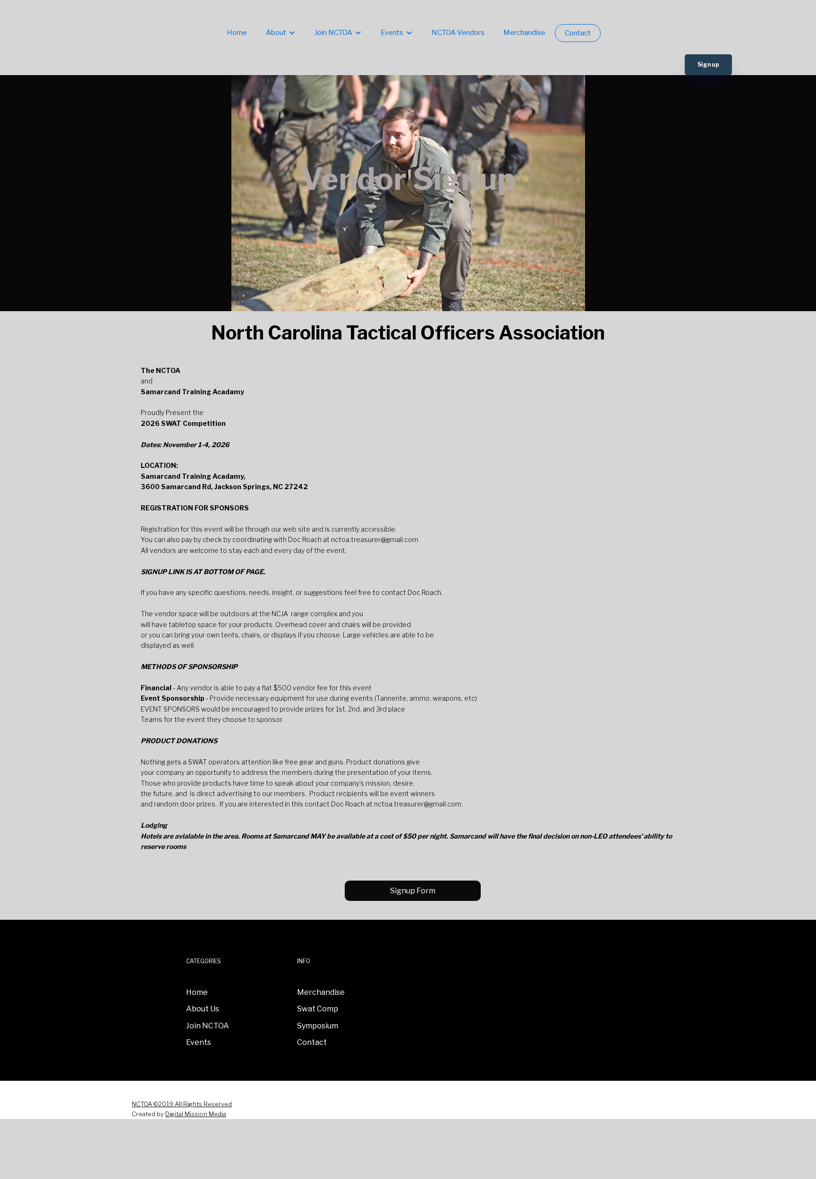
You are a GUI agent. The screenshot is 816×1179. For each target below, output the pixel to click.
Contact (578, 33)
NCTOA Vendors (458, 32)
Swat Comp (317, 1008)
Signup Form (412, 890)
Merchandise (524, 32)
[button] (280, 33)
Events (198, 1042)
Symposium (317, 1025)
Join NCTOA (207, 1025)
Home (237, 32)
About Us (202, 1008)
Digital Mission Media (195, 1114)
